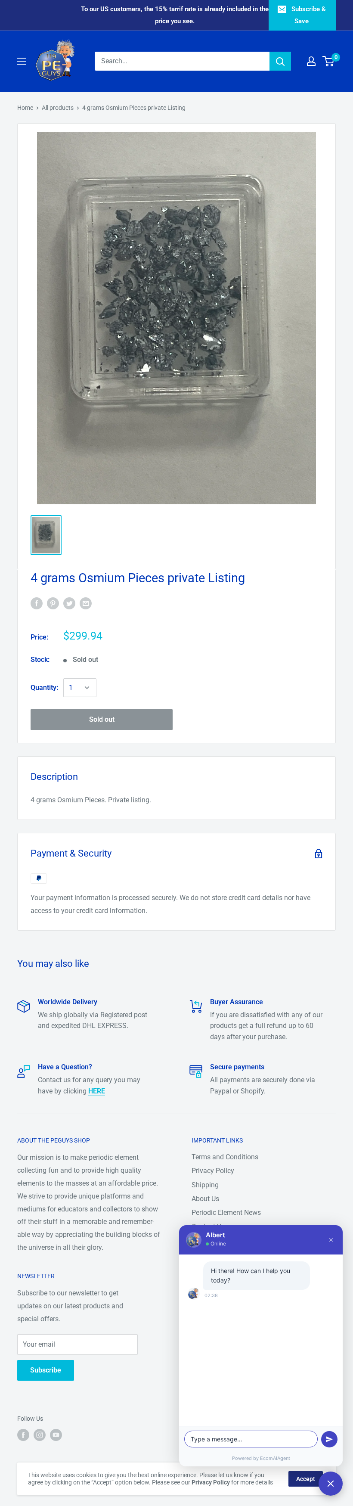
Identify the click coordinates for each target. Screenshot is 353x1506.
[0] (328, 61)
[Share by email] (86, 603)
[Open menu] (21, 61)
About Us (205, 1199)
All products (58, 107)
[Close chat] (331, 1484)
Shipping (205, 1185)
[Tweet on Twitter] (69, 603)
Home (25, 107)
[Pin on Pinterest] (53, 603)
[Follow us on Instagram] (40, 1435)
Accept (305, 1478)
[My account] (311, 61)
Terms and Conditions (225, 1157)
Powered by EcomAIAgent (261, 1458)
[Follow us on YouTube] (56, 1435)
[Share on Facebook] (37, 603)
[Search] (280, 61)
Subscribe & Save (308, 15)
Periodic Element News (226, 1212)
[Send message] (329, 1439)
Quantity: (44, 687)
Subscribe (45, 1370)
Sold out (102, 719)
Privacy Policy (213, 1171)
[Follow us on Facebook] (23, 1435)
